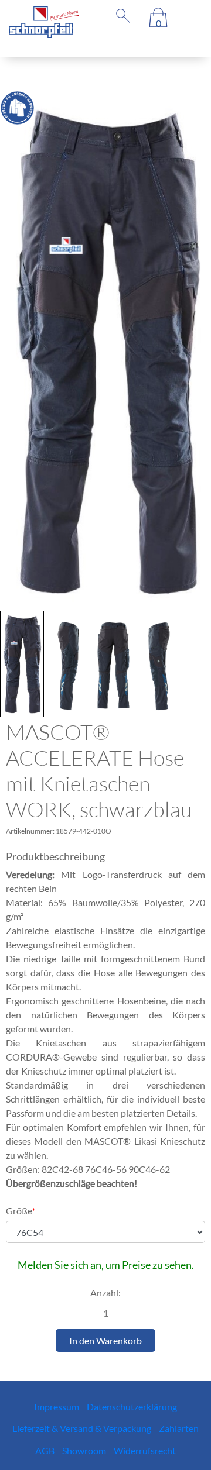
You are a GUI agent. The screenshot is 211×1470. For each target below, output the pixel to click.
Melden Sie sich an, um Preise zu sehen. (106, 1264)
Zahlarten (179, 1428)
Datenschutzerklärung (132, 1406)
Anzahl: (105, 1292)
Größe (20, 1210)
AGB (45, 1450)
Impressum (56, 1406)
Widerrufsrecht (145, 1450)
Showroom (84, 1450)
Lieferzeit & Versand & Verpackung (81, 1428)
